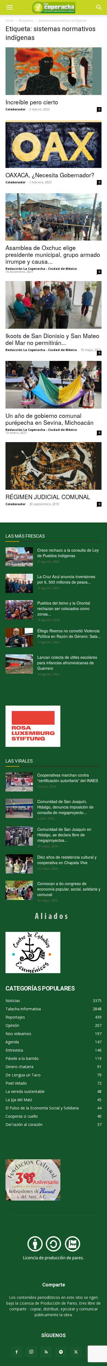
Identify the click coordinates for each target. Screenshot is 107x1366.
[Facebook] (16, 1352)
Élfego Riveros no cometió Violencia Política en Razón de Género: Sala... (69, 633)
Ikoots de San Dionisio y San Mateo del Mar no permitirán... (52, 339)
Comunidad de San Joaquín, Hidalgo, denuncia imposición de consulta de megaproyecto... (65, 807)
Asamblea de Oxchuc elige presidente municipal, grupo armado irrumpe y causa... (52, 254)
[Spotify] (60, 1352)
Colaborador (15, 109)
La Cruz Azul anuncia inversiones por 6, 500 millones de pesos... (66, 579)
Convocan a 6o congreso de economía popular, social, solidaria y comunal (68, 889)
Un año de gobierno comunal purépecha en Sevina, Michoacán (49, 418)
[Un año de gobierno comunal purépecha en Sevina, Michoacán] (53, 385)
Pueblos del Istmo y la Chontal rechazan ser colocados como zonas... (63, 608)
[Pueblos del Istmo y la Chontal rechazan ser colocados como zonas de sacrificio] (19, 609)
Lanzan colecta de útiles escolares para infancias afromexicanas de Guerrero (67, 662)
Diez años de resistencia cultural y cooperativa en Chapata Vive (67, 859)
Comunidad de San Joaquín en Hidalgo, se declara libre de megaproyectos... (64, 834)
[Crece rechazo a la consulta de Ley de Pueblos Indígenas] (19, 557)
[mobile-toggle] (9, 7)
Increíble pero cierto (31, 102)
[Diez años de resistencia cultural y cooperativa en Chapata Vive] (19, 864)
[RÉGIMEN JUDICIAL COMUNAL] (53, 466)
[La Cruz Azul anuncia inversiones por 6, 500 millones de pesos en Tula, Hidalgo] (19, 583)
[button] (99, 7)
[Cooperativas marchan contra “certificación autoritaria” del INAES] (19, 781)
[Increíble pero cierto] (53, 71)
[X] (75, 1352)
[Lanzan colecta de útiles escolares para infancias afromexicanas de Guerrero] (19, 664)
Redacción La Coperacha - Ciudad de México (41, 268)
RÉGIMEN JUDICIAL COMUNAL (47, 496)
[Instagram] (31, 1351)
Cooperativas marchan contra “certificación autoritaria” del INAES (67, 777)
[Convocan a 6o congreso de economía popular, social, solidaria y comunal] (19, 890)
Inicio (9, 20)
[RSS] (46, 1352)
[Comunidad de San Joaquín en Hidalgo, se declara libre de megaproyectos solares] (19, 836)
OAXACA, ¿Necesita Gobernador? (49, 175)
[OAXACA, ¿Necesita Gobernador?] (53, 144)
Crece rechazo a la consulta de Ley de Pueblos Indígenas (68, 552)
